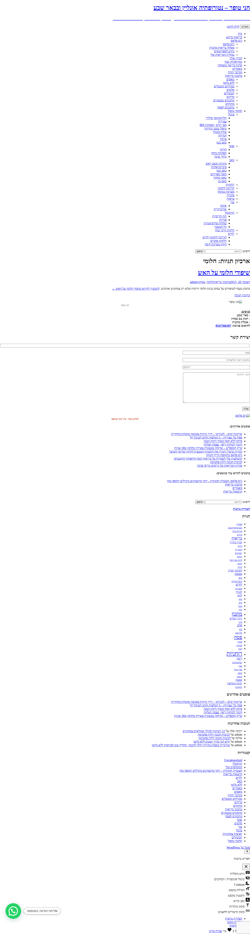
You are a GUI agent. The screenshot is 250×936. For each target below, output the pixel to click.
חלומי (210, 282)
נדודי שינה (220, 156)
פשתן (240, 642)
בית (240, 33)
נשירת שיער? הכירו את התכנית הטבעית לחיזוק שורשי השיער (205, 451)
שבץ (240, 666)
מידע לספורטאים (224, 51)
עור (232, 202)
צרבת (223, 139)
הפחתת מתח (219, 153)
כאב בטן (221, 142)
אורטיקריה (220, 209)
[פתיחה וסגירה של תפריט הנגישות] (247, 851)
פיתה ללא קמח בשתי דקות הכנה (223, 441)
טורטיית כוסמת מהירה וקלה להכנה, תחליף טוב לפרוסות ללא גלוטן (191, 745)
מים (240, 603)
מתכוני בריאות (233, 75)
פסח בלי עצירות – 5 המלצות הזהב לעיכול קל (216, 437)
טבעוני (238, 574)
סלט (239, 625)
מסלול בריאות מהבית (221, 47)
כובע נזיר (238, 589)
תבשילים (229, 93)
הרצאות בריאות (232, 491)
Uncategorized (233, 760)
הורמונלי (229, 212)
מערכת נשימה (226, 191)
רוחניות (230, 184)
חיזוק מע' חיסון (235, 560)
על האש (238, 633)
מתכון (237, 613)
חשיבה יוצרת (235, 570)
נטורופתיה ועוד (233, 61)
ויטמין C (238, 550)
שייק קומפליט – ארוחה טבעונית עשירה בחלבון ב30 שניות (208, 448)
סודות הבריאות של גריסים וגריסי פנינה (219, 465)
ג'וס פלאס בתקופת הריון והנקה (224, 455)
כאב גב (222, 181)
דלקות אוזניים (218, 240)
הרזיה (240, 546)
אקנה (223, 205)
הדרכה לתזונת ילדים (215, 237)
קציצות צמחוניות (232, 834)
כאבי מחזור (220, 177)
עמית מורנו (215, 931)
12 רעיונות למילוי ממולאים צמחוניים (204, 731)
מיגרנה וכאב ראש (216, 163)
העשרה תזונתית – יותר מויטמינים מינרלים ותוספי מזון (210, 770)
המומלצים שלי (233, 767)
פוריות (223, 219)
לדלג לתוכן (233, 26)
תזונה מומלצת (234, 683)
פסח (238, 637)
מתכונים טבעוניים (223, 100)
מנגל (240, 606)
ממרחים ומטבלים (224, 86)
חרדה (223, 149)
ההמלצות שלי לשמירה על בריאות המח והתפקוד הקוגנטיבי (208, 458)
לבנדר (239, 592)
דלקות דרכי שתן (224, 230)
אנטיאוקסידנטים (235, 528)
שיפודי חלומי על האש (224, 272)
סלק (240, 629)
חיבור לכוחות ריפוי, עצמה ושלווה (223, 444)
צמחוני (201, 282)
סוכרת (230, 195)
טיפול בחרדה (236, 581)
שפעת (239, 679)
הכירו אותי (235, 58)
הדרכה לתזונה (226, 188)
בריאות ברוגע (234, 37)
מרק (240, 610)
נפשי (231, 146)
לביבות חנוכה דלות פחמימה (226, 462)
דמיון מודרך (236, 542)
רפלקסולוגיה (237, 663)
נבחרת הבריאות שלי (222, 54)
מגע (240, 599)
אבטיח (239, 524)
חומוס (239, 557)
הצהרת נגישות (233, 918)
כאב (231, 160)
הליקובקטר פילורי (216, 118)
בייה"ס (239, 535)
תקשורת (238, 687)
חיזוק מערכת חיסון (216, 244)
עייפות (230, 198)
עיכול (231, 114)
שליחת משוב (234, 922)
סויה (240, 622)
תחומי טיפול (235, 111)
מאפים (230, 79)
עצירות (222, 121)
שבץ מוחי (238, 670)
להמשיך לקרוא (136, 288)
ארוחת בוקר (237, 531)
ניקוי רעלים (236, 618)
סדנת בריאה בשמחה (230, 65)
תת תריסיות (219, 216)
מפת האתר (235, 925)
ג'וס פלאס (236, 40)
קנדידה (222, 135)
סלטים (230, 89)
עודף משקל (220, 132)
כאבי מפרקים (219, 174)
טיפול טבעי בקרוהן (215, 128)
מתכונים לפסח (225, 107)
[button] (13, 911)
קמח (240, 649)
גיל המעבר (220, 226)
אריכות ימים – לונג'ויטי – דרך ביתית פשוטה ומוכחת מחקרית (206, 434)
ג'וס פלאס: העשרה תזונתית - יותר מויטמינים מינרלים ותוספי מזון (204, 481)
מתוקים (229, 104)
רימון (239, 658)
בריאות (237, 538)
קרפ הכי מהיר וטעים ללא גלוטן (211, 741)
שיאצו (239, 677)
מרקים (230, 97)
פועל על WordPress (238, 847)
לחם (240, 595)
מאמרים (237, 68)
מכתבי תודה (235, 72)
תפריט (245, 26)
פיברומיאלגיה (219, 167)
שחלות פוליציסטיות (215, 223)
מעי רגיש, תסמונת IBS (213, 125)
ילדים (231, 233)
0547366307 (223, 325)
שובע (240, 673)
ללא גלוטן (228, 82)
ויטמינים (238, 553)
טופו (240, 578)
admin (193, 282)
